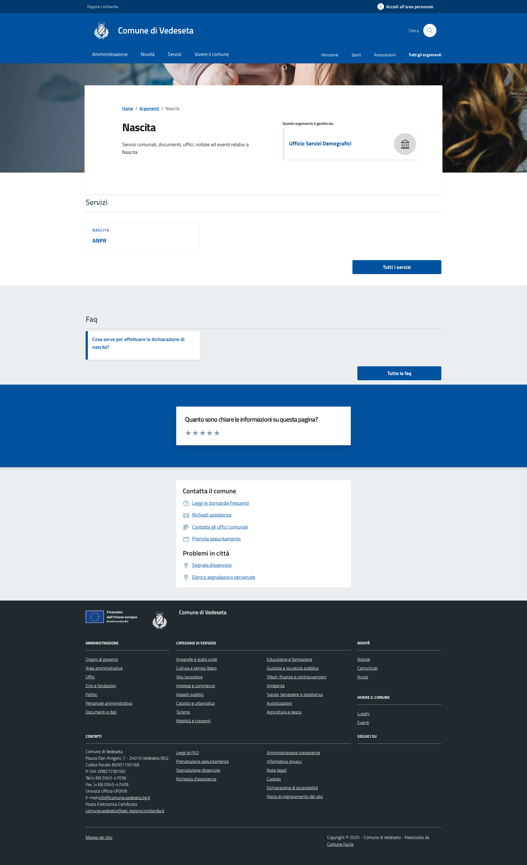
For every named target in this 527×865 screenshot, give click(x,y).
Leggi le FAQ (187, 752)
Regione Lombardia (102, 6)
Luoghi (363, 713)
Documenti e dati (101, 712)
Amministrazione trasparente (293, 752)
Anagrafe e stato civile (196, 659)
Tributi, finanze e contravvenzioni (296, 677)
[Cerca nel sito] (429, 30)
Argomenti (149, 108)
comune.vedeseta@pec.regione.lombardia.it (125, 810)
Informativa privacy (284, 761)
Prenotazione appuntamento (202, 761)
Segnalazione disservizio (198, 770)
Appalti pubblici (190, 694)
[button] (405, 6)
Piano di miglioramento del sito (295, 796)
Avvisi (362, 677)
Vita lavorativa (189, 677)
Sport (356, 55)
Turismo (183, 712)
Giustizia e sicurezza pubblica (293, 668)
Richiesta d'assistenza (196, 779)
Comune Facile (340, 844)
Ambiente (276, 685)
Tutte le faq (399, 373)
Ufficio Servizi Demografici (320, 143)
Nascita (100, 230)
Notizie (363, 659)
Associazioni (385, 55)
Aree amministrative (104, 668)
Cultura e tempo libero (196, 668)
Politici (91, 694)
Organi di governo (102, 659)
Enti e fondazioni (101, 685)
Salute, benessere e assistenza (295, 694)
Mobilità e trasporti (193, 720)
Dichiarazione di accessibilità (292, 787)
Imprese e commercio (195, 685)
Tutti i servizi (397, 267)
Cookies (274, 779)
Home (127, 108)
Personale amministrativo (109, 703)
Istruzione (329, 55)
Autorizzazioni (279, 703)
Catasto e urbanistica (195, 703)
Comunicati (367, 668)
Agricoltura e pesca (284, 712)
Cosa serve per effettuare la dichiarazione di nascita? (138, 343)
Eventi (363, 722)
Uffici (90, 677)
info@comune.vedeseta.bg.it (124, 797)
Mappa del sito (99, 837)
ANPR (99, 240)
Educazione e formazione (289, 659)
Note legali (277, 770)
